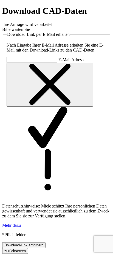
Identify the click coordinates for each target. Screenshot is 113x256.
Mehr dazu (11, 225)
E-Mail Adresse (71, 59)
